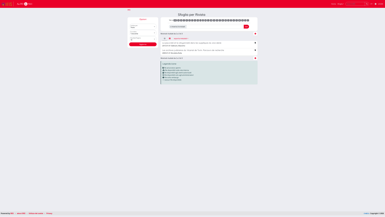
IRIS (129, 10)
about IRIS (21, 213)
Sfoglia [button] (340, 4)
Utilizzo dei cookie (36, 213)
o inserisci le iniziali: (177, 27)
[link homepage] (7, 4)
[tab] (164, 38)
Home (333, 4)
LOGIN (380, 4)
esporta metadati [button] (180, 38)
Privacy (49, 213)
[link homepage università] (24, 4)
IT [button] (371, 4)
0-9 (175, 20)
